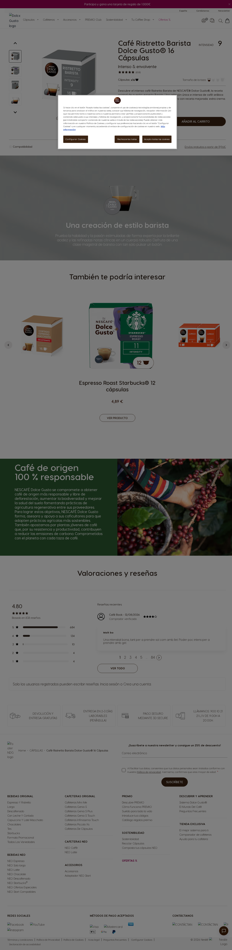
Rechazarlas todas (127, 139)
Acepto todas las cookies (157, 139)
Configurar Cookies (75, 139)
